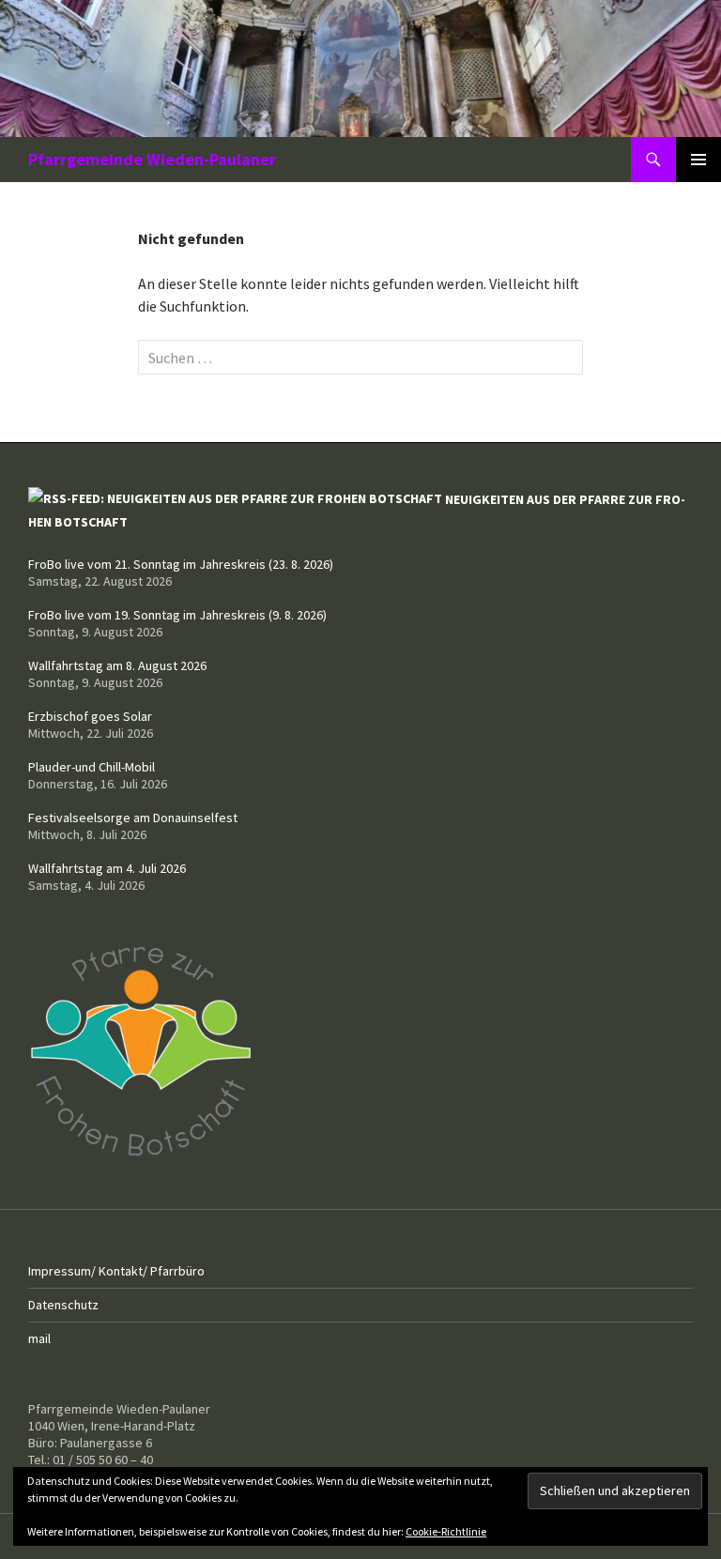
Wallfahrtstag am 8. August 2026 (117, 665)
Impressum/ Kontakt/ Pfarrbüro (116, 1270)
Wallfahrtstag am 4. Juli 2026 (107, 868)
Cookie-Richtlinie (446, 1531)
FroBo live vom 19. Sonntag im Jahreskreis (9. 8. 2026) (177, 614)
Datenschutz (63, 1304)
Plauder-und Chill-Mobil (91, 766)
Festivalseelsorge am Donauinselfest (133, 817)
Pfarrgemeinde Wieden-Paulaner (152, 159)
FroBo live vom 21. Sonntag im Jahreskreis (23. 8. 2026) (180, 564)
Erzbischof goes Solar (90, 716)
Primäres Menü (698, 159)
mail (39, 1338)
